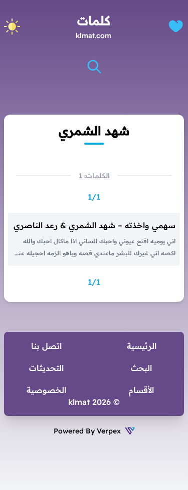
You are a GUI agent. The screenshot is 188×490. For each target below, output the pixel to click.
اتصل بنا (46, 346)
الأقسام (141, 390)
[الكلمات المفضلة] (175, 26)
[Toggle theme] (12, 27)
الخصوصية (46, 390)
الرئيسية (141, 346)
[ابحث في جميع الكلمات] (94, 67)
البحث (141, 368)
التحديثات (46, 368)
